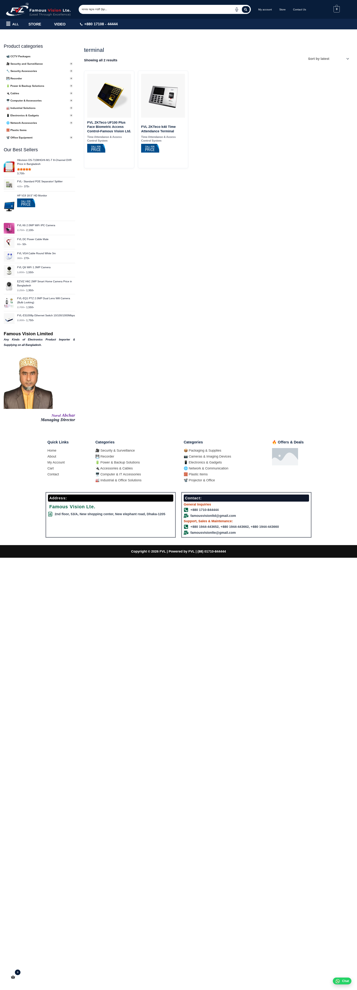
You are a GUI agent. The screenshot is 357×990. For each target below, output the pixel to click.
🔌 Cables (39, 93)
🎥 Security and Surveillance (39, 63)
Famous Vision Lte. (72, 506)
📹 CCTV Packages (18, 56)
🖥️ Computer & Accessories (39, 100)
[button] (8, 24)
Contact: (193, 498)
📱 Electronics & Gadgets (39, 115)
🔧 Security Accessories (39, 71)
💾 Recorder (39, 78)
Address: (58, 498)
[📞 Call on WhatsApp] (26, 207)
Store (282, 9)
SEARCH (246, 9)
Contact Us (299, 9)
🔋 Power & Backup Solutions (39, 85)
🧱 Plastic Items (16, 130)
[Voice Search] (236, 9)
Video (60, 24)
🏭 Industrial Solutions (39, 107)
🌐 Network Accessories (39, 122)
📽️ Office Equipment (39, 137)
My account (265, 9)
